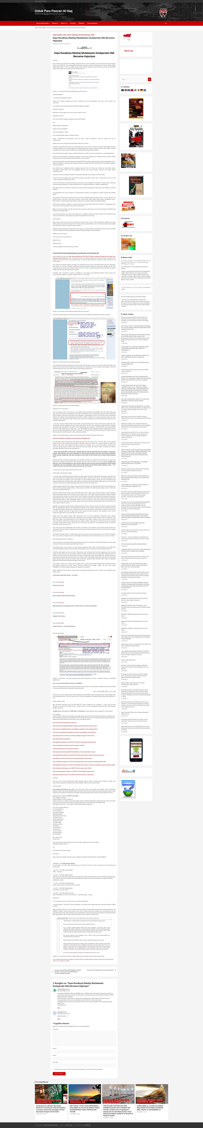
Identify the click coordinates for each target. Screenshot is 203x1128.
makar (54, 961)
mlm (57, 961)
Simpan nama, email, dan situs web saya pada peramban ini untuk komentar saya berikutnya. (79, 1069)
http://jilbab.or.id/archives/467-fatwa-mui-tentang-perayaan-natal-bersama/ (72, 758)
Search (149, 79)
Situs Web (55, 1062)
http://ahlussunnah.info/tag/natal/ (61, 739)
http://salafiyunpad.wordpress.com (62, 789)
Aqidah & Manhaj (58, 35)
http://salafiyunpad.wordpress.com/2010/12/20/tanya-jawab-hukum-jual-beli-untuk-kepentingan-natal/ (79, 761)
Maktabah (81, 23)
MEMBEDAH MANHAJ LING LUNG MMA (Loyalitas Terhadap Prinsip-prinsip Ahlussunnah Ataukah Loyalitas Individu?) (135, 607)
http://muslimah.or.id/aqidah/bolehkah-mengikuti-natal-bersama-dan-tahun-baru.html (75, 726)
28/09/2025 (39, 1113)
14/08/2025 (73, 1113)
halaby (95, 959)
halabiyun (91, 959)
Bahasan (54, 23)
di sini (62, 582)
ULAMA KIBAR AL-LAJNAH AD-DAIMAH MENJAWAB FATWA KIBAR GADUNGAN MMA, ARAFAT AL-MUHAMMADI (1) (135, 348)
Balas (58, 1008)
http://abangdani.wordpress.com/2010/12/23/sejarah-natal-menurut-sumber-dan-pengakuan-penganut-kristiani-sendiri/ (84, 765)
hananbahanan (101, 959)
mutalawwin (62, 961)
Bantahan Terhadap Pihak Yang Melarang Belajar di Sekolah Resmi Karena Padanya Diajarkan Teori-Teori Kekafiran (135, 667)
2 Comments (67, 43)
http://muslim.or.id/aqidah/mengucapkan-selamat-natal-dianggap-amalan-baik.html (74, 732)
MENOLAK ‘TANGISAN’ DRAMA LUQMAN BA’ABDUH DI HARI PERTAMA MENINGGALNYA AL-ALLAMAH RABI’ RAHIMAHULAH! (135, 477)
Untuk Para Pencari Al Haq (53, 11)
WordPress (88, 1125)
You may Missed (42, 1082)
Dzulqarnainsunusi (80, 959)
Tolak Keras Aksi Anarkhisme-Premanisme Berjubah (100, 970)
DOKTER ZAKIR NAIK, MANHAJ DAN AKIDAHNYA (134, 544)
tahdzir (67, 961)
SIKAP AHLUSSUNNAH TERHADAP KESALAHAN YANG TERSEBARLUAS (71, 438)
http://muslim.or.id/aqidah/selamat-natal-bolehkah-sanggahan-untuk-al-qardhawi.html (75, 729)
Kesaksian (75, 35)
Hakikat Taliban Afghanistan (128, 660)
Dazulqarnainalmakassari (62, 959)
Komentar (56, 1029)
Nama (55, 1048)
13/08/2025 (106, 1117)
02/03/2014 (56, 43)
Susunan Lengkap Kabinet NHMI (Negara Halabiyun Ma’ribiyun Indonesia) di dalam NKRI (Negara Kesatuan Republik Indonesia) (68, 971)
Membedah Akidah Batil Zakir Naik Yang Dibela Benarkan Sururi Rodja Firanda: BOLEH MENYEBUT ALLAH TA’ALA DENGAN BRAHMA (135, 637)
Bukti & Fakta (67, 35)
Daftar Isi (63, 23)
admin (61, 43)
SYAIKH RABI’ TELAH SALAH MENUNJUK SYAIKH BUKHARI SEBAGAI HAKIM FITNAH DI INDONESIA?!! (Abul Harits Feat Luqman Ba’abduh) (134, 565)
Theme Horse (68, 1125)
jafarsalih (108, 959)
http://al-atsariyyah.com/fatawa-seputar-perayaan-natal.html (68, 745)
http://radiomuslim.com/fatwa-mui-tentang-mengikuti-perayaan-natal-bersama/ (73, 735)
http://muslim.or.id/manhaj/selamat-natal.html (65, 722)
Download (73, 23)
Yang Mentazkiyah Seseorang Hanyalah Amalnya (133, 593)
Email (54, 1055)
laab (112, 959)
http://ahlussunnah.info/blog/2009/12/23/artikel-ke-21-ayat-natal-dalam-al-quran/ (74, 752)
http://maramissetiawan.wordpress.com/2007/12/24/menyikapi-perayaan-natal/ (73, 771)
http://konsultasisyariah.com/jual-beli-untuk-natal (65, 748)
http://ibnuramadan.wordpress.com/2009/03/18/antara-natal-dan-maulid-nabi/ (73, 774)
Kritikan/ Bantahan (84, 35)
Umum (92, 35)
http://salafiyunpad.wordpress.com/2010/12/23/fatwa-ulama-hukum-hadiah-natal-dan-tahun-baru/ (78, 755)
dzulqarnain (72, 959)
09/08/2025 (140, 1112)
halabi (86, 959)
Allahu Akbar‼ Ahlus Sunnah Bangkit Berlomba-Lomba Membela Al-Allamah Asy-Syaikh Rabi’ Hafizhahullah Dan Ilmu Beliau (135, 728)
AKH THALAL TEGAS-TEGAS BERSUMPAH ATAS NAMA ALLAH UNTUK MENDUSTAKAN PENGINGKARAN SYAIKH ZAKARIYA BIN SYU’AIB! (136, 327)
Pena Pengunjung (92, 23)
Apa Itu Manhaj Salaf (42, 23)
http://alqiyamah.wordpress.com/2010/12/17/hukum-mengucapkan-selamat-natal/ (74, 742)
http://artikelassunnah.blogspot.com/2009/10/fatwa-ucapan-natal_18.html (72, 768)
